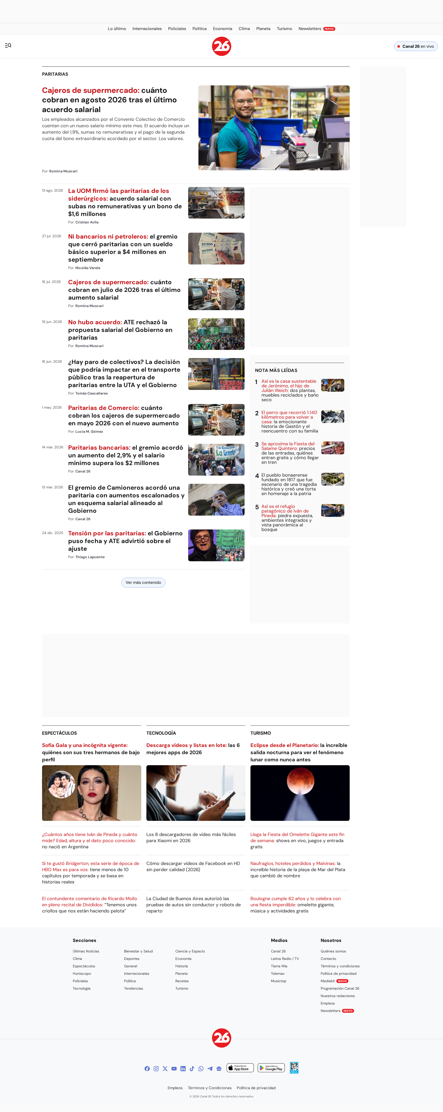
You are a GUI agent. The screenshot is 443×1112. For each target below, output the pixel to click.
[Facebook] (147, 1068)
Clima (77, 958)
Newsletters (337, 1010)
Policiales (80, 981)
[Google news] (219, 1068)
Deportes (131, 958)
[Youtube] (174, 1068)
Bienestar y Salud (138, 951)
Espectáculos (59, 733)
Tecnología (161, 733)
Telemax (278, 973)
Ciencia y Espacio (190, 951)
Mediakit (334, 981)
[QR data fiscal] (294, 1072)
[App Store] (240, 1068)
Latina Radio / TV (285, 958)
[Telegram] (210, 1068)
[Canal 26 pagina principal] (221, 54)
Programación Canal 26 (340, 988)
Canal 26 (278, 951)
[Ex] (165, 1068)
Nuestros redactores (338, 995)
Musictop (278, 981)
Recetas (182, 981)
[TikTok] (192, 1068)
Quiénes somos (333, 951)
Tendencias (133, 988)
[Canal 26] (221, 1038)
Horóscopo (82, 973)
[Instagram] (156, 1068)
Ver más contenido (143, 582)
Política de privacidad (339, 973)
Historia (181, 966)
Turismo (260, 733)
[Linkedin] (183, 1068)
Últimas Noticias (86, 951)
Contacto (328, 958)
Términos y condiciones (340, 966)
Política (130, 981)
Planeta (181, 973)
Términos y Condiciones (210, 1087)
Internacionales (136, 973)
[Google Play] (271, 1068)
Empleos (328, 1003)
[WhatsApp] (201, 1068)
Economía (183, 958)
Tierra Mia (279, 966)
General (130, 966)
